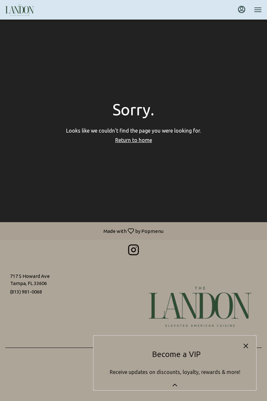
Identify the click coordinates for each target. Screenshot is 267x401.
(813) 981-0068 (26, 291)
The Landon (200, 305)
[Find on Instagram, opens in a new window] (133, 251)
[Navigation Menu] (258, 9)
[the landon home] (34, 10)
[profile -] (242, 9)
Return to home (133, 140)
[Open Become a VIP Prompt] (175, 385)
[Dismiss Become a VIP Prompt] (246, 346)
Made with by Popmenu (84, 231)
